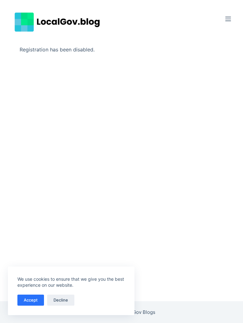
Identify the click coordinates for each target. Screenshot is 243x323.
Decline (60, 299)
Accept (31, 299)
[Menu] (228, 19)
